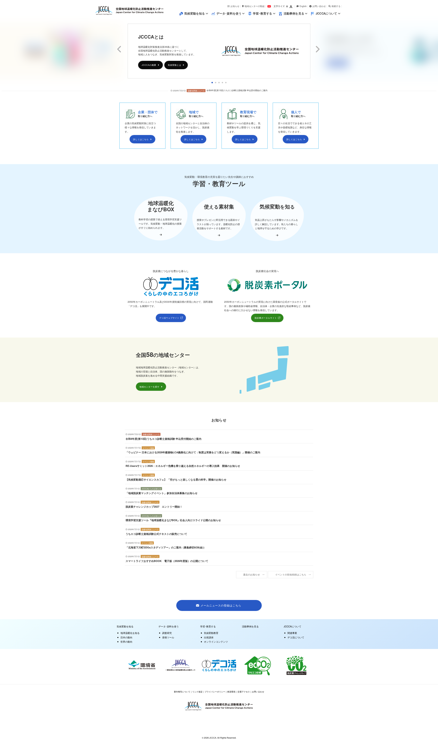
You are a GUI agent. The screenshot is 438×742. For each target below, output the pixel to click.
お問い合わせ (319, 6)
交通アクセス (243, 691)
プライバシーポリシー (215, 691)
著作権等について (182, 691)
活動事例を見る (250, 626)
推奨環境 (231, 691)
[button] (212, 82)
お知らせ (234, 6)
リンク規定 (197, 691)
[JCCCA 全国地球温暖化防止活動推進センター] (137, 10)
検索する (336, 6)
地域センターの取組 (254, 6)
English (303, 6)
